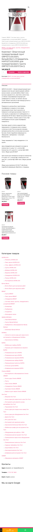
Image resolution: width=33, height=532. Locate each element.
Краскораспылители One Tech (13, 450)
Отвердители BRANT (11, 299)
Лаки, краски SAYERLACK (12, 262)
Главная (4, 37)
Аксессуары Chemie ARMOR (13, 378)
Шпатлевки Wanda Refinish (12, 329)
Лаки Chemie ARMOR (11, 383)
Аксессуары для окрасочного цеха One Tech (18, 399)
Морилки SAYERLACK (11, 272)
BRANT (8, 37)
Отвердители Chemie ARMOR (13, 386)
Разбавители (8, 309)
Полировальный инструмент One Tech (16, 435)
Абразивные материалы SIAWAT (14, 458)
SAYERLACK (5, 257)
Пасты (7, 381)
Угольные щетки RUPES (12, 365)
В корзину (11, 72)
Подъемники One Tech (11, 407)
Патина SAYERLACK (10, 278)
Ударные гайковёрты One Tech (14, 445)
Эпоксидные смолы (10, 314)
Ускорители (8, 311)
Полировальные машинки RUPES (14, 357)
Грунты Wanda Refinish (11, 322)
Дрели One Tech (9, 417)
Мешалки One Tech (10, 396)
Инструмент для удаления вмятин (15, 422)
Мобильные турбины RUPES (13, 345)
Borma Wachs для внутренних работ (15, 286)
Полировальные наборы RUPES (14, 360)
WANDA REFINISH (7, 317)
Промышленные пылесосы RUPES (14, 363)
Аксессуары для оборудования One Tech (17, 414)
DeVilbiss (4, 332)
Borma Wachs (5, 283)
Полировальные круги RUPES (13, 355)
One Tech (4, 394)
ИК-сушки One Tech (10, 419)
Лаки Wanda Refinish (11, 319)
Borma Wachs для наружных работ (15, 288)
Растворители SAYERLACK (12, 280)
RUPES (4, 342)
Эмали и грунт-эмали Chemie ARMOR (15, 391)
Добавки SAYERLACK (11, 270)
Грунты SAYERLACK (10, 267)
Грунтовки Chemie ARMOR (12, 389)
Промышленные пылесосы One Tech (15, 442)
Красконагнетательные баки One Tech (16, 424)
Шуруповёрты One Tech (12, 447)
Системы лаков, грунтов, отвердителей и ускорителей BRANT (16, 48)
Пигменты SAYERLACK (11, 259)
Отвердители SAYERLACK (12, 275)
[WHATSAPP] (25, 530)
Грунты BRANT (9, 293)
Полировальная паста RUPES (13, 352)
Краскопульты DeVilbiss (11, 340)
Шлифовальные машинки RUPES (14, 368)
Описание (4, 85)
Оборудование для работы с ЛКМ (14, 432)
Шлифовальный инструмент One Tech (15, 453)
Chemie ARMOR (6, 371)
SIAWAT (4, 455)
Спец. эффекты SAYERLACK (13, 265)
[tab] (16, 85)
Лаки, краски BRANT (11, 296)
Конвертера (8, 306)
